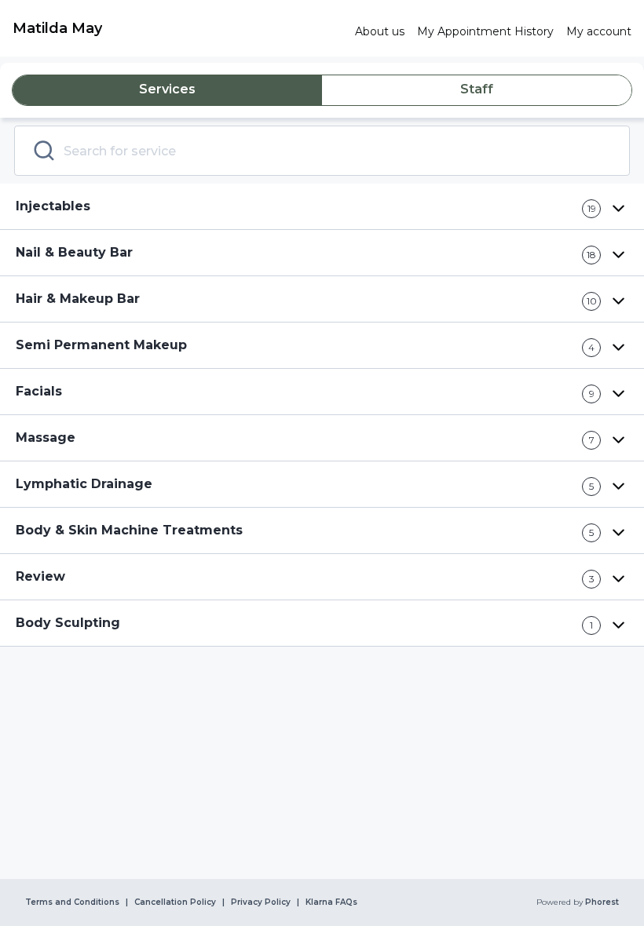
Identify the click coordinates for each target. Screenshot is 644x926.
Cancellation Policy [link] (175, 902)
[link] (177, 28)
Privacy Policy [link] (261, 902)
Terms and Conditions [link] (72, 902)
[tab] (167, 90)
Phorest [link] (602, 902)
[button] (322, 207)
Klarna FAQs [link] (331, 902)
